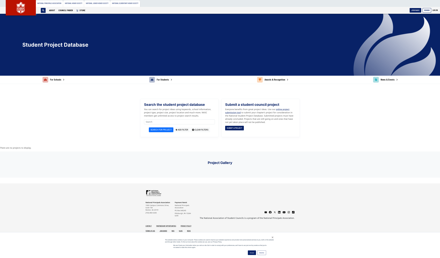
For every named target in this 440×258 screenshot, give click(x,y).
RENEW (427, 10)
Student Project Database (55, 45)
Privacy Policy (186, 226)
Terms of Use (150, 231)
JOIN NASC (415, 10)
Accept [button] (252, 253)
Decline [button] (261, 253)
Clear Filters (201, 130)
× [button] (272, 237)
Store (82, 10)
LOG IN (435, 10)
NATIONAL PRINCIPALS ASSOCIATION (49, 3)
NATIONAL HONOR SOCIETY (73, 3)
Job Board (163, 231)
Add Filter (182, 130)
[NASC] (21, 7)
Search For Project (161, 130)
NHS (173, 231)
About (52, 10)
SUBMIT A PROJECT (234, 128)
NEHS (189, 231)
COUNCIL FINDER (65, 10)
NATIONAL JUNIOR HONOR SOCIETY (97, 3)
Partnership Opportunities (166, 226)
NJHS (181, 231)
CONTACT (149, 226)
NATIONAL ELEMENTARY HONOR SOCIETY (125, 3)
